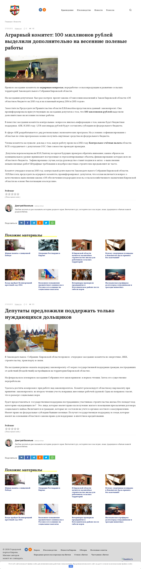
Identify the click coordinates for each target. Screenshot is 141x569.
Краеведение (67, 10)
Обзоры (83, 550)
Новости (98, 10)
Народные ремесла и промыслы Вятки (52, 555)
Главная (8, 22)
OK (71, 566)
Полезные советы (98, 550)
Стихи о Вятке (81, 555)
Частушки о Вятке (100, 555)
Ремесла (110, 10)
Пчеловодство (84, 10)
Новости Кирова (68, 550)
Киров (37, 550)
